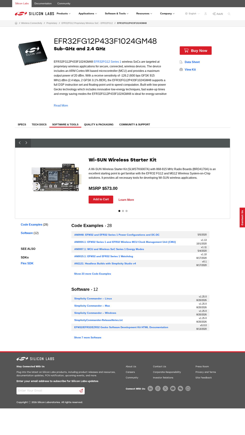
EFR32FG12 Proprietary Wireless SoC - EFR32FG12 (87, 23)
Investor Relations (163, 378)
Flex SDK (27, 263)
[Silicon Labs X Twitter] (165, 388)
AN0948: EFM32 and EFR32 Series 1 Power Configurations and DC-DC (116, 234)
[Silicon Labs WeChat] (180, 388)
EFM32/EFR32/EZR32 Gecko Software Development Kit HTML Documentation (121, 327)
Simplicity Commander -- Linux (93, 298)
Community (63, 3)
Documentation (43, 3)
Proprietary (51, 23)
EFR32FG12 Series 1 (107, 61)
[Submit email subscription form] (81, 390)
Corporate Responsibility (167, 372)
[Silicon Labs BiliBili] (188, 388)
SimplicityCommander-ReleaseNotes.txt (98, 320)
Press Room (202, 367)
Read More (61, 105)
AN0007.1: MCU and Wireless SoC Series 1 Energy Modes (109, 249)
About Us (131, 367)
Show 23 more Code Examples (92, 273)
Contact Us (159, 367)
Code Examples (31, 224)
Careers (130, 372)
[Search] (229, 13)
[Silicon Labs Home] (16, 23)
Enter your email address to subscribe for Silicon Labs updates (57, 381)
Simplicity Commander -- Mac (92, 305)
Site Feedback (203, 378)
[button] (242, 217)
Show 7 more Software (87, 337)
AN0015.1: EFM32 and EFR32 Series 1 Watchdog (103, 256)
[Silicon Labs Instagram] (158, 388)
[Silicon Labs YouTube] (173, 388)
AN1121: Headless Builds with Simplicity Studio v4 (105, 263)
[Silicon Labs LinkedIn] (150, 388)
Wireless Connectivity (31, 23)
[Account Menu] (206, 14)
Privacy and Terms (205, 372)
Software (27, 233)
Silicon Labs (22, 3)
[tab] (22, 125)
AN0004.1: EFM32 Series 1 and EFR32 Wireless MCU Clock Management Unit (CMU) (125, 241)
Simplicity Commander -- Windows (95, 312)
